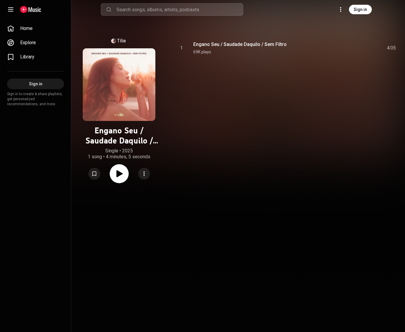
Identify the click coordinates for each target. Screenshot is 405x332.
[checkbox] (391, 48)
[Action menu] (144, 174)
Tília (121, 41)
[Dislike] (358, 48)
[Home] (30, 9)
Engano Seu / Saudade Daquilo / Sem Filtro (240, 44)
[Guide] (10, 9)
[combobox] (180, 9)
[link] (35, 28)
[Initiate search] (109, 9)
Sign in (360, 9)
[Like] (346, 48)
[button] (94, 174)
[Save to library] (94, 173)
